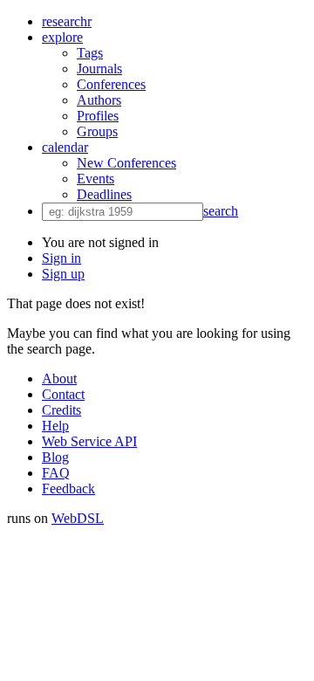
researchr (67, 21)
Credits (61, 409)
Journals (99, 68)
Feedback (68, 488)
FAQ (56, 472)
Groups (97, 131)
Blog (55, 457)
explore (62, 37)
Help (55, 425)
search (220, 210)
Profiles (98, 115)
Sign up (63, 273)
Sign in (61, 258)
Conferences (111, 84)
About (59, 378)
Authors (99, 100)
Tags (90, 52)
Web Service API (89, 441)
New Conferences (126, 162)
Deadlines (104, 194)
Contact (63, 394)
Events (95, 178)
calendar (65, 147)
